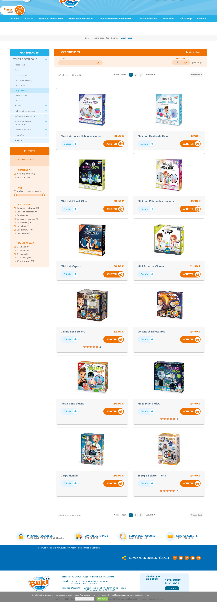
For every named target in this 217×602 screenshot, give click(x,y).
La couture (24, 222)
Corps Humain (69, 475)
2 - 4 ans (23, 250)
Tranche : (19, 191)
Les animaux (25, 229)
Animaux (201, 18)
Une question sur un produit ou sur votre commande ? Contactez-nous (89, 582)
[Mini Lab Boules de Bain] (169, 109)
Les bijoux (23, 233)
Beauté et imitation (28, 208)
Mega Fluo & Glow (148, 403)
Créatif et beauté (147, 18)
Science (15, 18)
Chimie (19, 100)
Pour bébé (168, 18)
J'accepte (102, 599)
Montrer (180, 58)
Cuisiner (22, 215)
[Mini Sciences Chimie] (169, 240)
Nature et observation (81, 18)
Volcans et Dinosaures (151, 331)
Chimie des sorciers (73, 331)
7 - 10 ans (24, 257)
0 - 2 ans (23, 246)
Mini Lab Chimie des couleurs (155, 201)
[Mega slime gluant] (92, 377)
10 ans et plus (25, 261)
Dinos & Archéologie (25, 80)
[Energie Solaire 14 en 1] (169, 449)
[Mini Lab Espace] (92, 240)
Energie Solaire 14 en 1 (151, 475)
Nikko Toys (186, 18)
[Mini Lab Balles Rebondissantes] (92, 109)
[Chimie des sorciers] (92, 305)
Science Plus (21, 75)
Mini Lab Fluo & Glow (74, 201)
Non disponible (26, 173)
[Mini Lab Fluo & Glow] (92, 174)
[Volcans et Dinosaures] (169, 305)
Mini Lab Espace (71, 266)
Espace (29, 18)
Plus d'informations (85, 599)
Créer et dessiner (27, 211)
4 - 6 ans (23, 253)
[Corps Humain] (92, 449)
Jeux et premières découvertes (116, 18)
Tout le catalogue (25, 59)
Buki (87, 38)
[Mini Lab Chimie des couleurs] (169, 174)
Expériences (21, 90)
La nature (23, 226)
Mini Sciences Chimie (150, 266)
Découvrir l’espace (27, 218)
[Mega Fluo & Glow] (169, 377)
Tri (63, 58)
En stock (23, 177)
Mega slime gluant (72, 403)
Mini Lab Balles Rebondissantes (81, 136)
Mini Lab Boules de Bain (152, 136)
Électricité (20, 85)
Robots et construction (51, 18)
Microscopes (21, 95)
